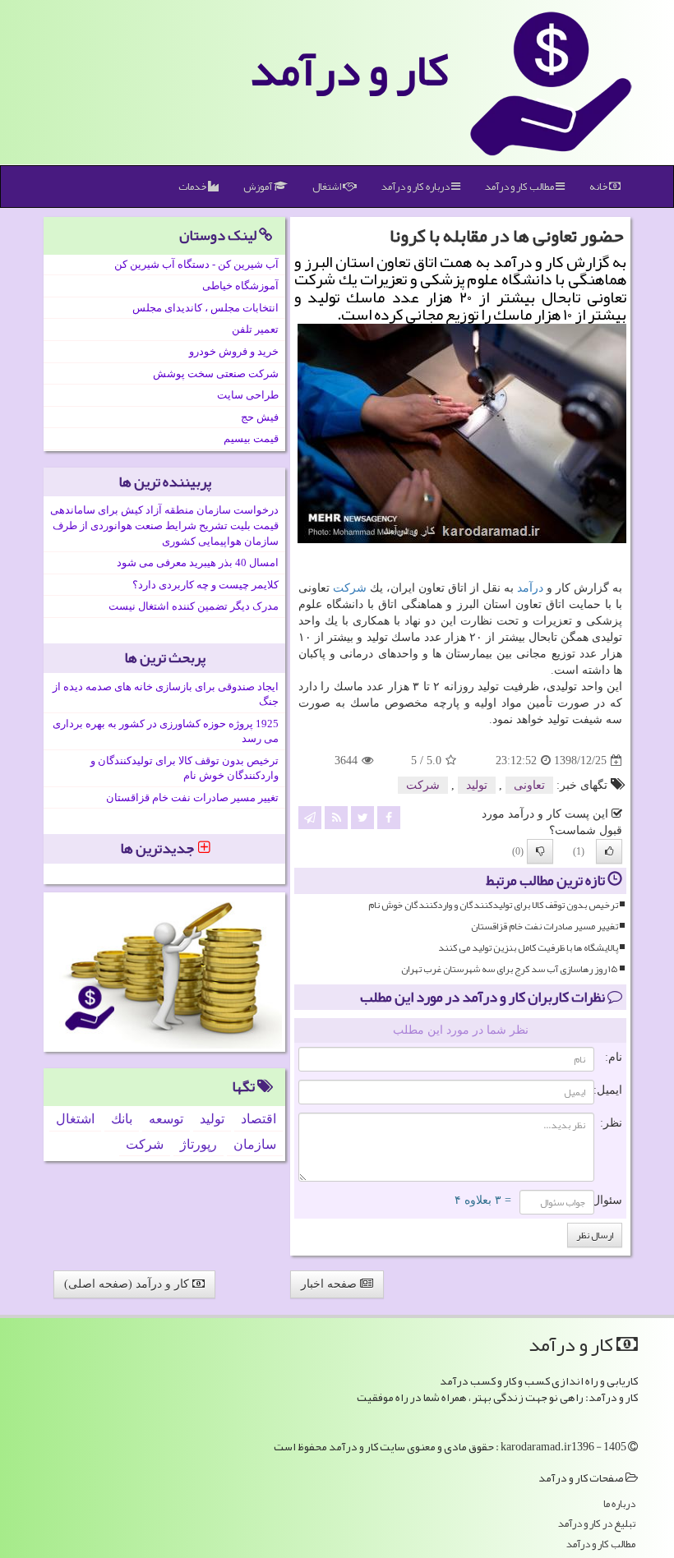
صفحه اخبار (330, 1284)
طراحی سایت (248, 395)
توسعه (166, 1119)
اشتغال (327, 186)
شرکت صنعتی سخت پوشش (216, 373)
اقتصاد (258, 1119)
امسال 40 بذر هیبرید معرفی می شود (198, 562)
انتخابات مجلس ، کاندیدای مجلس (205, 308)
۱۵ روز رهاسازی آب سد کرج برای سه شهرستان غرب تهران (509, 969)
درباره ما (619, 1504)
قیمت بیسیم (251, 438)
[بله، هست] (609, 851)
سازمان (254, 1144)
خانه (599, 186)
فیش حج (260, 417)
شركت (350, 588)
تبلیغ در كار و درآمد (596, 1523)
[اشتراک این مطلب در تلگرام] (309, 817)
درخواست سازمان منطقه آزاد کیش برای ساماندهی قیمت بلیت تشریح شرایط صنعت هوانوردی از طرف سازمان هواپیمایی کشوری (164, 525)
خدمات (193, 186)
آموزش (258, 186)
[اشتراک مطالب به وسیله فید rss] (336, 817)
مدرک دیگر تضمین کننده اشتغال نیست (193, 606)
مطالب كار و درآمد (520, 186)
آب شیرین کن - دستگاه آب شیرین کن (196, 264)
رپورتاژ (198, 1144)
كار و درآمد (349, 70)
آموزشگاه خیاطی (240, 285)
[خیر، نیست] (540, 851)
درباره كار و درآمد (416, 186)
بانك (121, 1119)
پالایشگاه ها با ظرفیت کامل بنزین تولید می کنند (528, 947)
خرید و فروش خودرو (234, 351)
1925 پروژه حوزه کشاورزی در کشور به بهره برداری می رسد (166, 731)
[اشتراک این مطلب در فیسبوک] (388, 817)
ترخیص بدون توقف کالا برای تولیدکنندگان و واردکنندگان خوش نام (493, 905)
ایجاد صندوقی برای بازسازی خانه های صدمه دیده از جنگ (166, 694)
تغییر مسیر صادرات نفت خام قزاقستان (544, 926)
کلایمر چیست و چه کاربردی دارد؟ (205, 584)
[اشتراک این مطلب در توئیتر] (362, 817)
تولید (476, 785)
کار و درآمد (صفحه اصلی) (128, 1284)
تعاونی (529, 785)
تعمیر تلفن (255, 329)
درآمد (530, 588)
